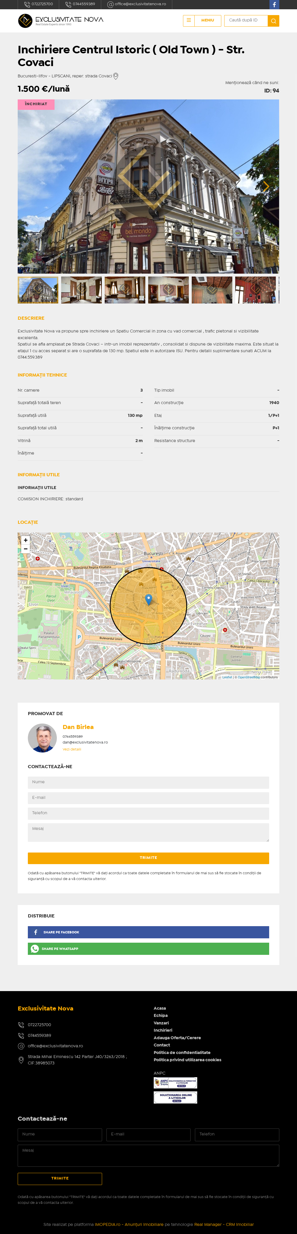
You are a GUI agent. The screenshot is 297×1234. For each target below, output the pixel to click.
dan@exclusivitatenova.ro (85, 742)
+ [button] (26, 540)
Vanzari (161, 1023)
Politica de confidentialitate (182, 1053)
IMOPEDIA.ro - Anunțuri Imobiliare (129, 1224)
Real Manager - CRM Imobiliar (224, 1224)
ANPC (159, 1073)
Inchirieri (163, 1030)
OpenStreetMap (249, 677)
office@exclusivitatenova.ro (140, 4)
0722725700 (42, 4)
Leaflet (227, 677)
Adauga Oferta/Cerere (177, 1038)
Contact (162, 1045)
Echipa (161, 1015)
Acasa (160, 1008)
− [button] (26, 549)
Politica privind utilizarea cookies (187, 1060)
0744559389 (83, 4)
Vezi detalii (72, 749)
